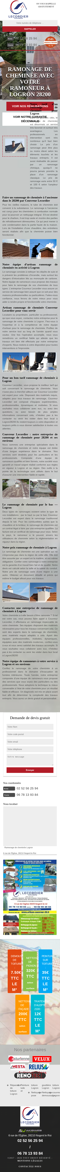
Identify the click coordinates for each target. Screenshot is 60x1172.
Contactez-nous (30, 1166)
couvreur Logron (55, 1094)
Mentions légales (30, 1161)
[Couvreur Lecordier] (18, 10)
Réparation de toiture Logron (12, 1089)
